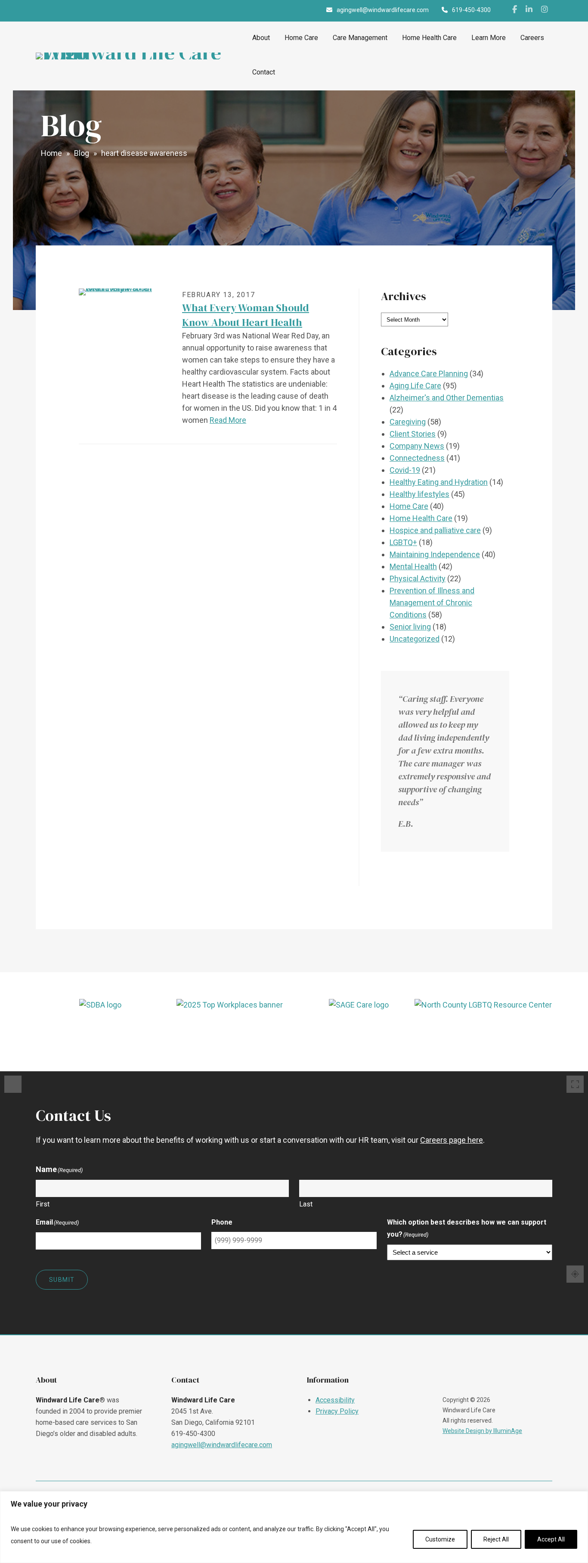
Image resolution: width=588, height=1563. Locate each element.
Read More (228, 420)
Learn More (488, 38)
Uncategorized (414, 638)
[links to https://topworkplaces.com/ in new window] (229, 1030)
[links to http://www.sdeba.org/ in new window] (100, 1030)
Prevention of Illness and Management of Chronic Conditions (432, 602)
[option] (100, 1030)
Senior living (410, 626)
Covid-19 (405, 469)
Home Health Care (429, 38)
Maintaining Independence (435, 554)
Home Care (301, 38)
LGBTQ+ (403, 542)
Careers (532, 38)
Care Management (360, 38)
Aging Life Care (415, 385)
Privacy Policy (337, 1411)
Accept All (551, 1539)
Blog (81, 153)
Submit (61, 1279)
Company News (417, 445)
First (43, 1204)
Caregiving (408, 421)
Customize (440, 1539)
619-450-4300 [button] (471, 9)
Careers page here (451, 1139)
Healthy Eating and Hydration (439, 482)
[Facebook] (514, 10)
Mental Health (413, 566)
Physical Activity (418, 578)
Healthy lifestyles (419, 494)
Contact (263, 72)
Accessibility (335, 1400)
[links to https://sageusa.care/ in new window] (359, 1030)
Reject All (496, 1539)
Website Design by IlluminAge (482, 1430)
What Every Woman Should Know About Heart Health (245, 315)
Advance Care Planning (429, 373)
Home (51, 153)
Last (306, 1204)
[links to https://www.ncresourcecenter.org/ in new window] (488, 1030)
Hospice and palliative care (435, 530)
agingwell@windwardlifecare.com (221, 1445)
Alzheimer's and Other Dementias (447, 397)
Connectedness (417, 457)
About (261, 38)
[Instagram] (544, 10)
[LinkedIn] (529, 10)
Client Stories (413, 433)
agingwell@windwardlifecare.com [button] (383, 9)
